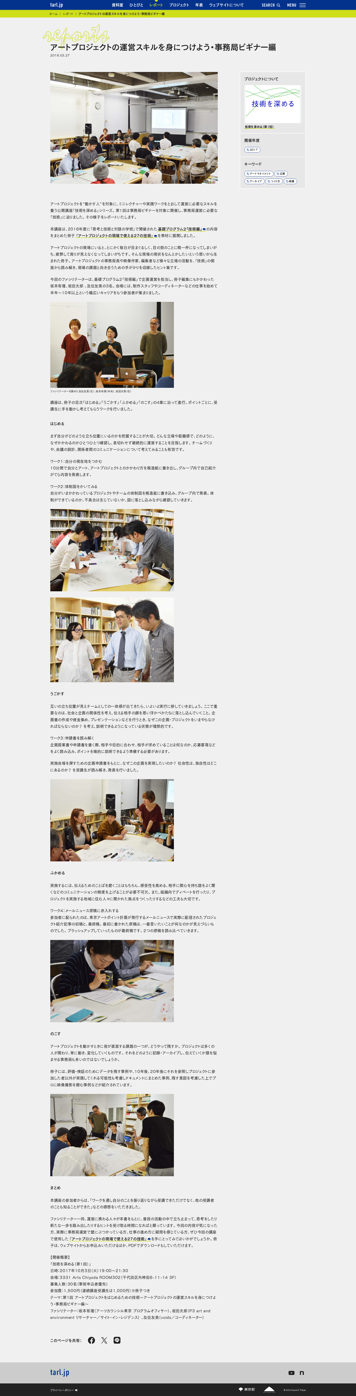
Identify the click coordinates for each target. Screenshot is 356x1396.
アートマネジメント (260, 173)
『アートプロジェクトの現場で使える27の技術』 (115, 235)
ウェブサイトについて (226, 4)
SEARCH (268, 5)
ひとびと (136, 4)
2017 (254, 149)
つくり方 (275, 181)
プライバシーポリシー (62, 1390)
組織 (291, 181)
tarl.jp (56, 5)
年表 (199, 4)
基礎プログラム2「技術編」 (180, 229)
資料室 (117, 4)
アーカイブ (256, 181)
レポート (156, 4)
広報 (282, 173)
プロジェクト (179, 4)
